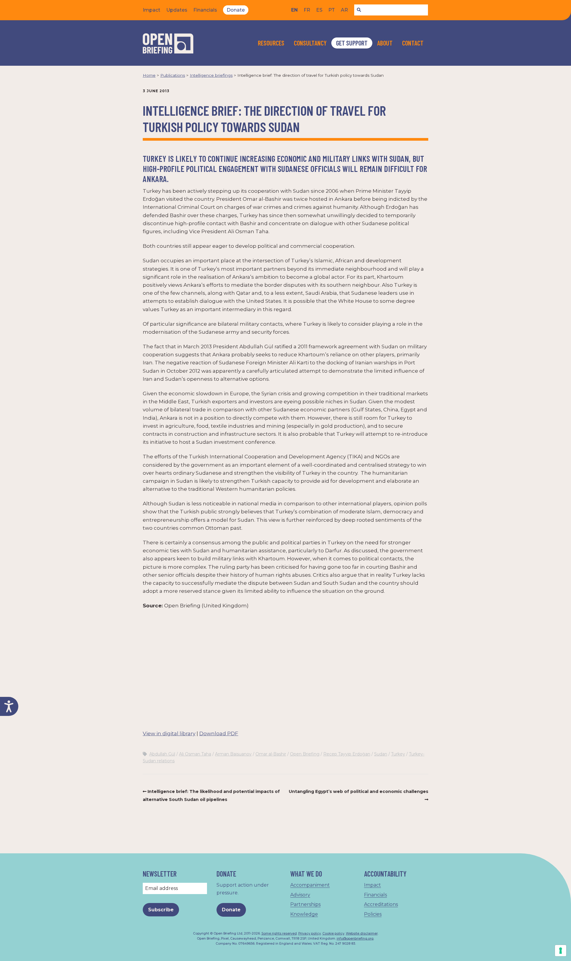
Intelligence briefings (211, 75)
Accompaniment (310, 885)
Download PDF (218, 733)
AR (344, 10)
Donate (236, 10)
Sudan (380, 754)
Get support (352, 43)
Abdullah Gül (162, 754)
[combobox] (391, 10)
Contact (412, 43)
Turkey (398, 754)
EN (294, 10)
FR (307, 10)
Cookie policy (333, 933)
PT (331, 10)
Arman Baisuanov (233, 754)
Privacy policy (309, 933)
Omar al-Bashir (270, 754)
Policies (373, 914)
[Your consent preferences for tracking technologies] (560, 950)
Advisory (300, 895)
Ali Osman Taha (195, 754)
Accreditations (381, 904)
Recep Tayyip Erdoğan (346, 754)
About (385, 43)
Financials (205, 10)
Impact (151, 10)
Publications (172, 75)
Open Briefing (304, 754)
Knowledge (304, 914)
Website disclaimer (362, 933)
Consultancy (310, 43)
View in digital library (169, 733)
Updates (176, 10)
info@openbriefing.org (355, 938)
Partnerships (305, 904)
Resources (271, 43)
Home (149, 75)
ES (319, 10)
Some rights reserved (279, 933)
